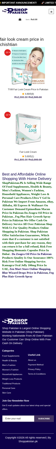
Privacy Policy (34, 369)
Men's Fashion (9, 365)
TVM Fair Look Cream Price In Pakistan (28, 89)
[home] (14, 11)
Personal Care (8, 388)
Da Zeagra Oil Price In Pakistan (32, 254)
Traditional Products (11, 383)
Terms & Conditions (37, 374)
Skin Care (6, 393)
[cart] (20, 19)
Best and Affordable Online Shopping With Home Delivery (26, 176)
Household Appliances (12, 374)
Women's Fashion (10, 370)
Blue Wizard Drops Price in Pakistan (25, 272)
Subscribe (44, 418)
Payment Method (36, 364)
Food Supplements (10, 356)
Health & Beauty (9, 360)
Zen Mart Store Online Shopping (29, 268)
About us (32, 360)
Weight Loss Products (12, 379)
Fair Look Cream (28, 152)
